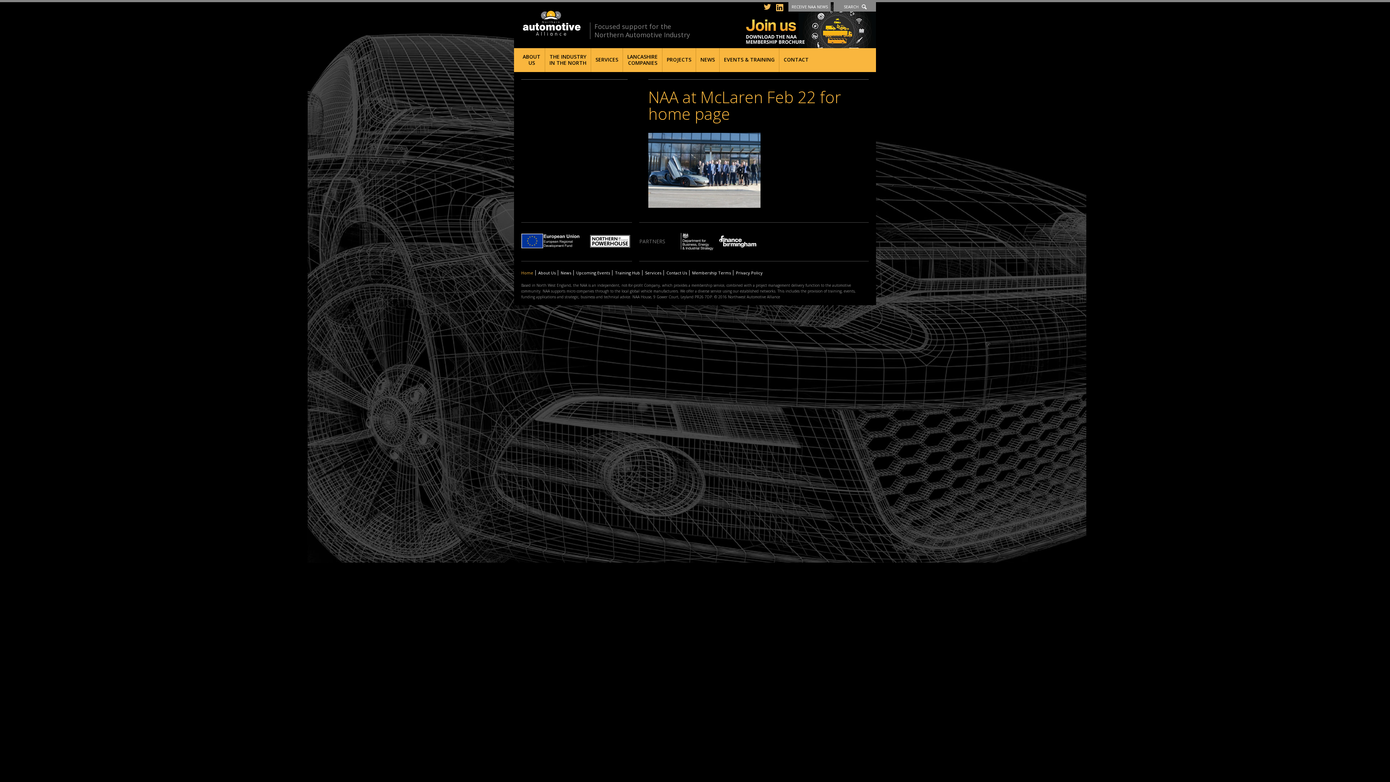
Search (851, 6)
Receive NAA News (810, 6)
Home (527, 273)
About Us (531, 59)
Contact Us (676, 273)
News (707, 59)
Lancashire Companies (642, 59)
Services (606, 59)
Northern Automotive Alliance (551, 23)
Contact (796, 59)
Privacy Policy (749, 273)
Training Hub (627, 273)
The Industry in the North (567, 59)
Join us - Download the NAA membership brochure (811, 26)
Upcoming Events (593, 273)
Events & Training (749, 59)
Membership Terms (711, 273)
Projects (679, 59)
